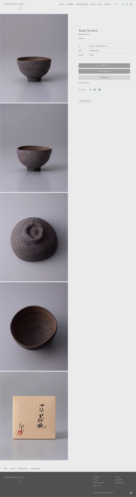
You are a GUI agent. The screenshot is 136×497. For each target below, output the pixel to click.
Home (5, 468)
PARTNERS (118, 480)
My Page (95, 480)
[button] (123, 4)
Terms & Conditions (84, 83)
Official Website (119, 482)
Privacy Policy (97, 485)
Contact (117, 477)
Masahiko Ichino (23, 468)
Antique (13, 468)
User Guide (96, 477)
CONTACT (104, 77)
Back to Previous (85, 101)
